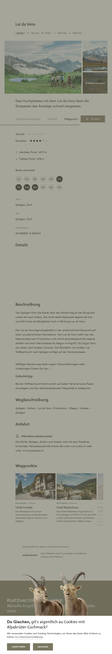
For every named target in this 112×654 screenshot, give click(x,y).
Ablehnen (43, 647)
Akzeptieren (18, 647)
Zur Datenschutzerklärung (29, 636)
